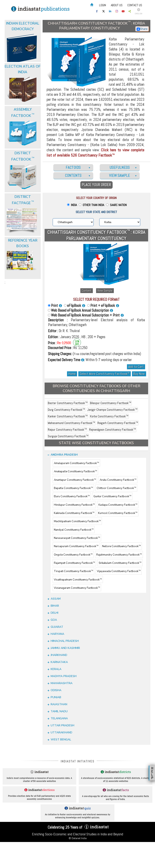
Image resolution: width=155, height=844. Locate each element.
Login (102, 5)
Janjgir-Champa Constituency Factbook (112, 410)
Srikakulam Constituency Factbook (120, 563)
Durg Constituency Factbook (66, 410)
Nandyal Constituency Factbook (73, 530)
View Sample (104, 291)
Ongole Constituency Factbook (73, 555)
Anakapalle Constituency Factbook (75, 471)
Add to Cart (136, 367)
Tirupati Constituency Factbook (73, 571)
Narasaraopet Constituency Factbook (77, 538)
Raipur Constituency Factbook (67, 429)
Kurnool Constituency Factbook (117, 513)
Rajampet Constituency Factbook (74, 563)
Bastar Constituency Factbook (68, 403)
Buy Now (139, 374)
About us (117, 5)
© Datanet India (78, 838)
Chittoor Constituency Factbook (116, 488)
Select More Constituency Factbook (104, 374)
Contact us (134, 5)
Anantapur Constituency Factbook (75, 480)
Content (86, 291)
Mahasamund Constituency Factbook (71, 423)
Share (144, 29)
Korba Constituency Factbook (109, 416)
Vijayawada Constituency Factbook (118, 571)
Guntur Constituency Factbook (112, 496)
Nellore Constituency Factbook (121, 546)
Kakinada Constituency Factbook (74, 513)
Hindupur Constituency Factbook (74, 505)
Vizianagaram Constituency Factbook (77, 588)
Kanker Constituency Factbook (68, 416)
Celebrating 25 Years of (65, 827)
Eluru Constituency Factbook (72, 496)
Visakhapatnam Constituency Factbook (78, 580)
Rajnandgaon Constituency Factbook (112, 429)
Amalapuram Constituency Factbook (76, 463)
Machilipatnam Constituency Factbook (77, 521)
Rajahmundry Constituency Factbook (119, 555)
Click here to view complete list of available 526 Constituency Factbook (96, 152)
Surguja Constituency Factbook (68, 436)
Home (72, 374)
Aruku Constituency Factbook (118, 480)
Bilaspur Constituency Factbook (110, 403)
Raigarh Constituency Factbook (117, 423)
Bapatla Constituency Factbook (73, 488)
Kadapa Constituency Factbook (117, 505)
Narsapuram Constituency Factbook (76, 546)
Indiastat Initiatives (77, 761)
